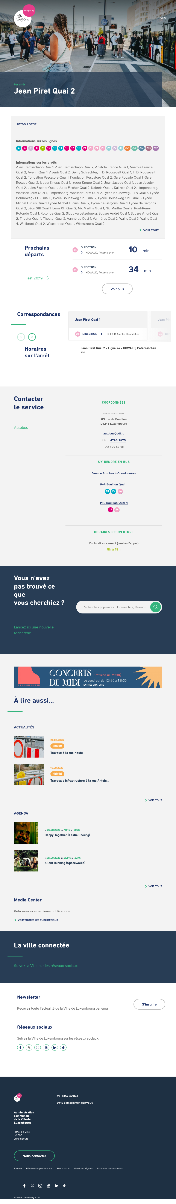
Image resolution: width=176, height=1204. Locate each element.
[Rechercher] (155, 607)
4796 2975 (118, 440)
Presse (18, 1168)
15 (110, 509)
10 (107, 491)
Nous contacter (34, 1156)
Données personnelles (110, 1168)
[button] (21, 337)
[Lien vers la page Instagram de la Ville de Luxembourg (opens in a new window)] (37, 1047)
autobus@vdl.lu (113, 433)
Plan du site (63, 1168)
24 (120, 491)
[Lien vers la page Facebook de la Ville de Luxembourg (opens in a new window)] (20, 1047)
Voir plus (117, 289)
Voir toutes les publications (38, 920)
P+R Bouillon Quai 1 (113, 484)
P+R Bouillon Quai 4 (114, 502)
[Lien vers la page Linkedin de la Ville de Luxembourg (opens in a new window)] (55, 1047)
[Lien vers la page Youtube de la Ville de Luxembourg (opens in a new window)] (46, 1047)
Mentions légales (83, 1168)
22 (113, 491)
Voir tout (151, 230)
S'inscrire (149, 1004)
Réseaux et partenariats (39, 1168)
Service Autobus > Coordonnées (114, 473)
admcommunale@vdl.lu (78, 1102)
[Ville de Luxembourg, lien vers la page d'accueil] (24, 26)
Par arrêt (19, 84)
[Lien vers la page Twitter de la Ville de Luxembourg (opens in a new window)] (29, 1047)
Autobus (21, 427)
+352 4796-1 (70, 1096)
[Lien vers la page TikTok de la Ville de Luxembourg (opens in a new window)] (63, 1047)
